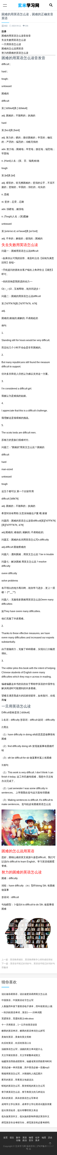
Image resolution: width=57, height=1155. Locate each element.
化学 (37, 1137)
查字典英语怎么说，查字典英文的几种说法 (23, 1092)
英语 (24, 1137)
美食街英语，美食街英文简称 (16, 1037)
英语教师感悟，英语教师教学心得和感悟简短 (31, 959)
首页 (5, 1137)
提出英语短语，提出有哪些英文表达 (20, 1110)
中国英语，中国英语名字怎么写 (17, 1000)
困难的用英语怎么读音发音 (16, 35)
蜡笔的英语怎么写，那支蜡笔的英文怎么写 (23, 1085)
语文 (12, 1137)
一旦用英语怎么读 (11, 44)
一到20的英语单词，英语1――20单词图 (22, 1012)
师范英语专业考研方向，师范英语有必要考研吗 (25, 1122)
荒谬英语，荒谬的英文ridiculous (18, 1018)
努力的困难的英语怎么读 (15, 53)
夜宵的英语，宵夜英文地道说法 (17, 1079)
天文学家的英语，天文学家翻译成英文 (21, 1055)
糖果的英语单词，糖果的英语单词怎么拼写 (23, 1030)
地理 (44, 1137)
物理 (31, 1137)
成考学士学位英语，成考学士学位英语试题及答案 (27, 1104)
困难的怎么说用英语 (12, 48)
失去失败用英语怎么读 (14, 40)
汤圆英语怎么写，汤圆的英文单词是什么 (22, 1049)
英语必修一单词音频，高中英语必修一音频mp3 (25, 1067)
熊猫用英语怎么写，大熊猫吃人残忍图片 (22, 1073)
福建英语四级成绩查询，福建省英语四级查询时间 (27, 1061)
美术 (37, 1140)
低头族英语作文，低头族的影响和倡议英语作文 (25, 1116)
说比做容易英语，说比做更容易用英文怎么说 (24, 994)
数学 (18, 1137)
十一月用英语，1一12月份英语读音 (19, 1024)
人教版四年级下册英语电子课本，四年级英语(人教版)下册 (27, 1007)
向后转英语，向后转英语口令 (16, 1043)
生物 (18, 1140)
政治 (24, 1140)
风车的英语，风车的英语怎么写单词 (20, 1098)
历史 (50, 1137)
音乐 (31, 1140)
